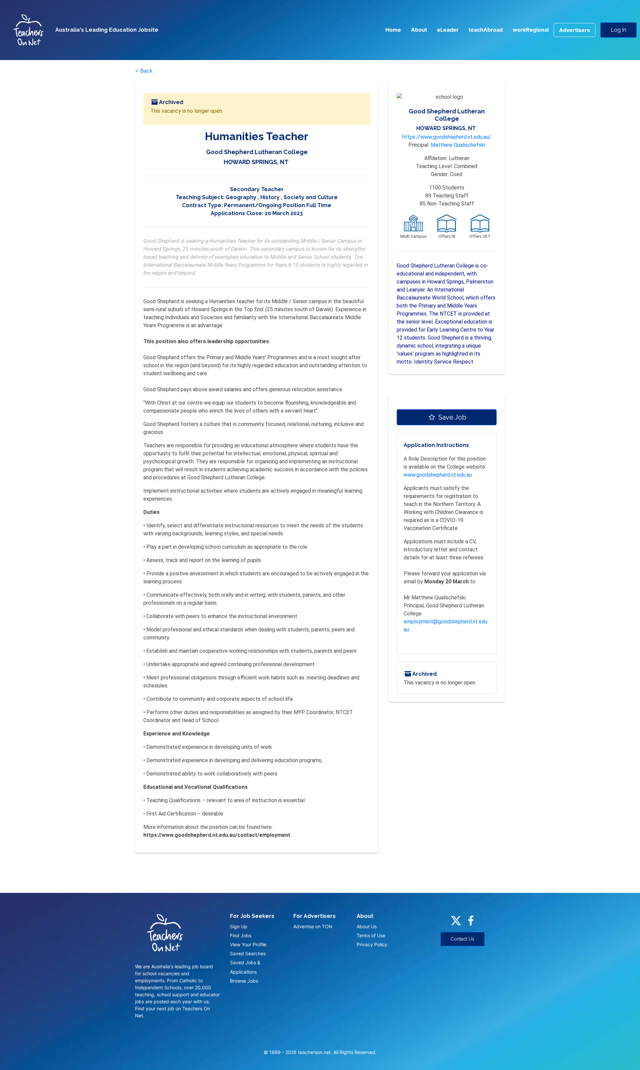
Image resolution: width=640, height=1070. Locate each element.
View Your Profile (248, 944)
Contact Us (462, 939)
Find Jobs (240, 935)
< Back (144, 70)
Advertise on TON (312, 926)
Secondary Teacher (257, 189)
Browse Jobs (244, 981)
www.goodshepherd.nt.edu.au (438, 475)
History (270, 197)
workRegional (531, 29)
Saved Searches (248, 953)
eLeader (448, 29)
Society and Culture (311, 197)
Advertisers (574, 30)
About (419, 29)
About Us (367, 926)
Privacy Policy (372, 944)
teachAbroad (486, 29)
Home (393, 29)
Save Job (451, 417)
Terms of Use (371, 935)
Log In (618, 30)
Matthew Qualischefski (458, 145)
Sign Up (238, 926)
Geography (241, 197)
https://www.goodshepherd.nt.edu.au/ (446, 137)
